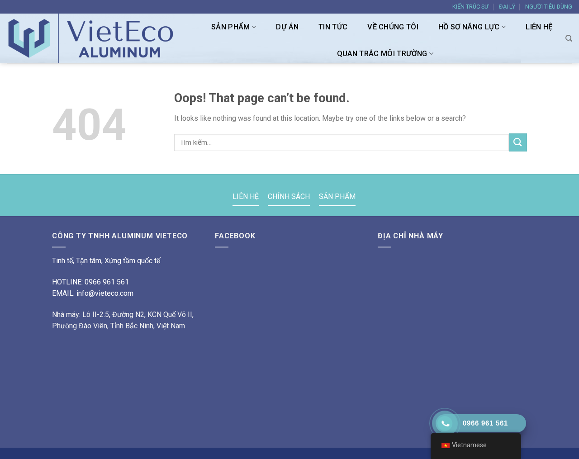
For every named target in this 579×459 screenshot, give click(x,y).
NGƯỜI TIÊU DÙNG (548, 6)
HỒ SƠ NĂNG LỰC (469, 27)
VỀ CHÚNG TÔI (392, 27)
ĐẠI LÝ (507, 6)
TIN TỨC (332, 27)
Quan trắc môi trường (382, 53)
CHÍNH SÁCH (289, 196)
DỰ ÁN (287, 27)
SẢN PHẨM (230, 27)
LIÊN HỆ (539, 27)
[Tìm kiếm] (568, 38)
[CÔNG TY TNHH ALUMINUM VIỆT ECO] (95, 38)
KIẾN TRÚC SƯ (470, 6)
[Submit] (518, 142)
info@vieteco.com (104, 293)
